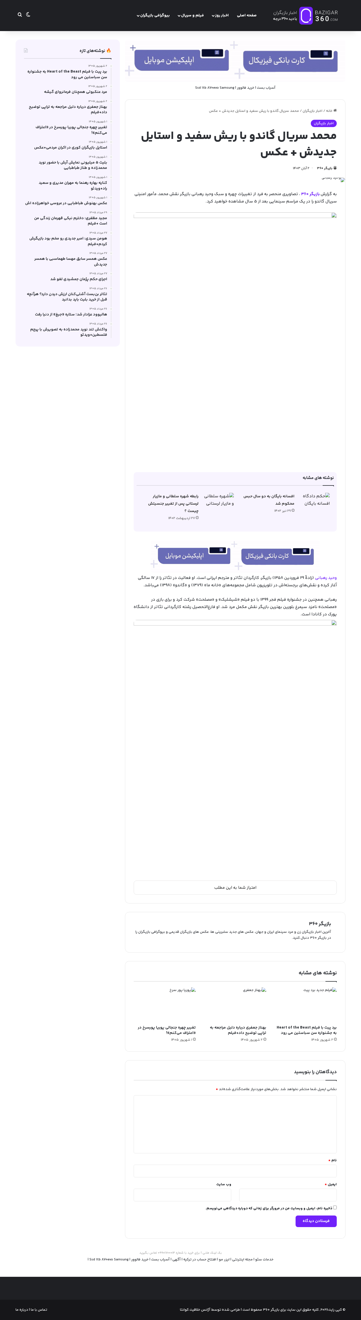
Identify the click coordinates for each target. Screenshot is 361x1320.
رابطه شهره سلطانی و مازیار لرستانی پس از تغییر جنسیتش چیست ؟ (173, 503)
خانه (329, 111)
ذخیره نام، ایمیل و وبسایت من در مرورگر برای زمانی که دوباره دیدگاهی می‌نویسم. (268, 1208)
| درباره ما (23, 1310)
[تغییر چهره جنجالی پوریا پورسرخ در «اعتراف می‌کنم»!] (165, 1004)
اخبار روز (222, 15)
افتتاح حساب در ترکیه (199, 1259)
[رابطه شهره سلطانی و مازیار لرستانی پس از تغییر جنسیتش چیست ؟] (218, 503)
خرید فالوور (245, 88)
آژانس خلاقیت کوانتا (195, 1310)
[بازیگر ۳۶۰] (305, 15)
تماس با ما (38, 1310)
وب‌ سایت (223, 1184)
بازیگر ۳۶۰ (325, 168)
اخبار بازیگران (312, 111)
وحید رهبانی (326, 578)
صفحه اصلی (247, 15)
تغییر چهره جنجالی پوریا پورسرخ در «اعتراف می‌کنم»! (167, 1030)
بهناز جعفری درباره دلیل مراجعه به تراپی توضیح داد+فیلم (238, 1030)
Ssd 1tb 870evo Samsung (214, 88)
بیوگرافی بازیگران (155, 15)
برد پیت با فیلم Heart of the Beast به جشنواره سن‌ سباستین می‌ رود (307, 1030)
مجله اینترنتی (242, 1259)
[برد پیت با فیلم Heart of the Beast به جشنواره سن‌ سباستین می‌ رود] (306, 1004)
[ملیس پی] (235, 556)
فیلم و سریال (192, 15)
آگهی (176, 1259)
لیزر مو (224, 1259)
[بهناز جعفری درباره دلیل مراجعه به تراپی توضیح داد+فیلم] (235, 1004)
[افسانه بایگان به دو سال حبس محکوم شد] (314, 503)
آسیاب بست (266, 88)
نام (332, 1160)
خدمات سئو (264, 1259)
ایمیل (331, 1184)
